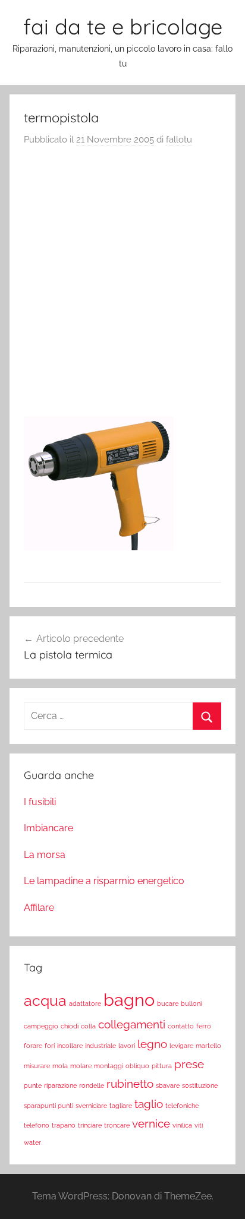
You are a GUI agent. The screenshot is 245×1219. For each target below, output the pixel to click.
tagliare (120, 1105)
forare (33, 1045)
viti (198, 1125)
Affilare (39, 907)
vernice (151, 1123)
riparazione (60, 1085)
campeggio (41, 1026)
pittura (162, 1065)
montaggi (108, 1065)
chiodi (69, 1026)
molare (81, 1065)
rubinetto (129, 1083)
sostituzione (200, 1085)
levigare (181, 1045)
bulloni (191, 1003)
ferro (203, 1026)
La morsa (44, 854)
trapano (64, 1125)
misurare (37, 1065)
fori (50, 1045)
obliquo (137, 1065)
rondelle (91, 1085)
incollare (70, 1045)
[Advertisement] (122, 285)
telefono (36, 1125)
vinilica (182, 1125)
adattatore (85, 1003)
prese (189, 1064)
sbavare (168, 1085)
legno (152, 1043)
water (32, 1142)
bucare (167, 1003)
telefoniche (182, 1105)
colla (88, 1026)
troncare (117, 1125)
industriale (100, 1045)
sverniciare (91, 1105)
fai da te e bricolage (122, 26)
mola (60, 1065)
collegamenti (131, 1024)
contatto (181, 1026)
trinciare (90, 1125)
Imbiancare (48, 828)
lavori (126, 1045)
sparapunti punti (48, 1105)
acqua (45, 1000)
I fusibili (40, 802)
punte (33, 1085)
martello (208, 1045)
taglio (148, 1103)
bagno (129, 999)
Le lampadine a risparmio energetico (104, 880)
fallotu (179, 139)
